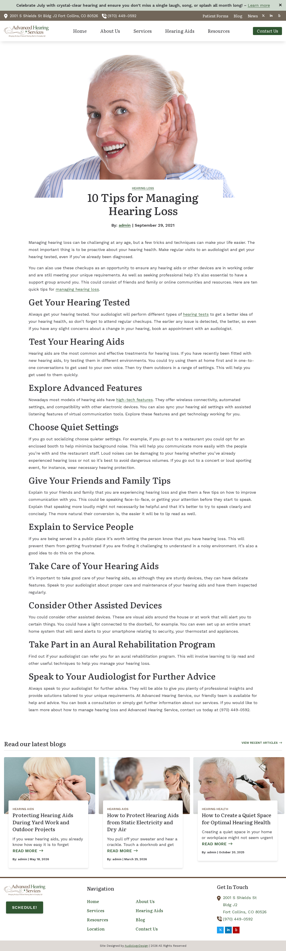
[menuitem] (215, 16)
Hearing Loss (143, 188)
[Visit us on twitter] (263, 15)
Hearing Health (215, 809)
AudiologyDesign (136, 945)
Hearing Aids (23, 809)
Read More (25, 850)
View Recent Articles (260, 742)
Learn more (259, 5)
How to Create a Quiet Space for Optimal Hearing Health (236, 818)
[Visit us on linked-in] (271, 15)
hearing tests (196, 314)
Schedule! (24, 907)
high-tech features (134, 399)
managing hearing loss (77, 289)
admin (125, 225)
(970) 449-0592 (122, 16)
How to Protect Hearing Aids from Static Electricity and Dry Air (143, 822)
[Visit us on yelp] (279, 15)
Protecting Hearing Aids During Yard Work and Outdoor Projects (43, 822)
